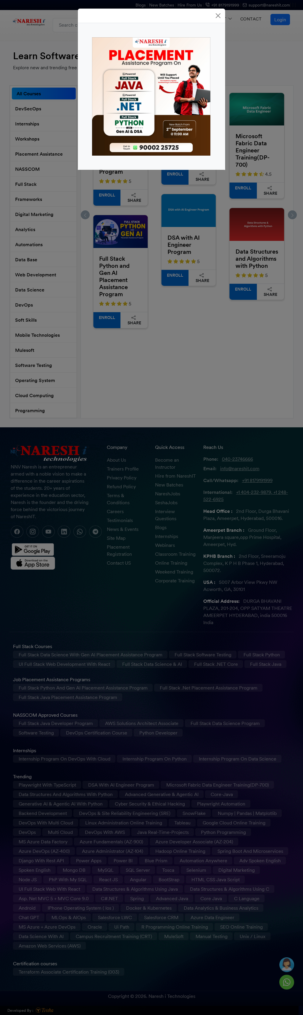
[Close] (218, 15)
